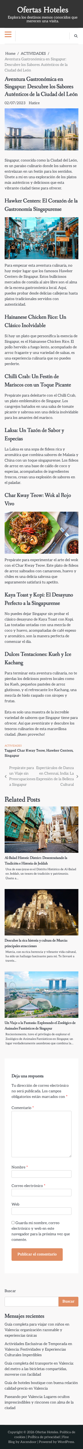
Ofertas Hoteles (42, 9)
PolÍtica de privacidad (44, 1437)
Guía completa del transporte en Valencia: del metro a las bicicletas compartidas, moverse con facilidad (39, 1369)
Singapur (12, 756)
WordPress (66, 1442)
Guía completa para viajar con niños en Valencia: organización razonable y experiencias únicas (37, 1330)
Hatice (34, 103)
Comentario (23, 1108)
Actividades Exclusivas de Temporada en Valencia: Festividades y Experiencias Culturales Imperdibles (38, 1349)
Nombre (20, 1167)
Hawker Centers (59, 751)
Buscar (10, 1291)
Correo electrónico (28, 1186)
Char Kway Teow (31, 751)
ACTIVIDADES (13, 745)
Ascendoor (28, 1442)
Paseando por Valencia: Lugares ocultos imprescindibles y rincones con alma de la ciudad (39, 1402)
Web (15, 1204)
